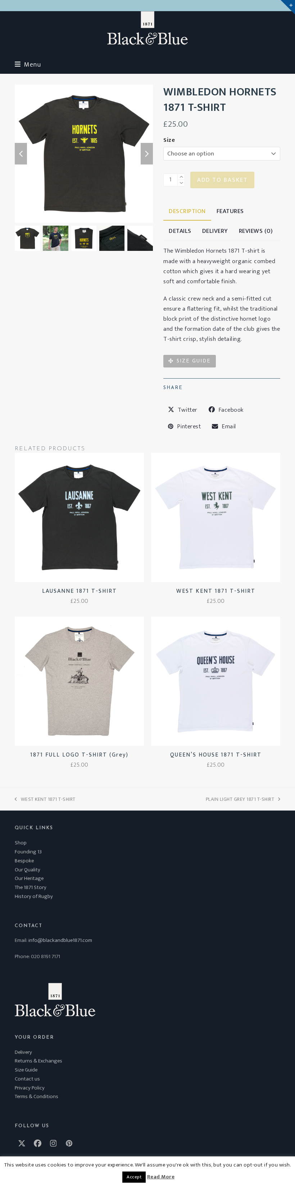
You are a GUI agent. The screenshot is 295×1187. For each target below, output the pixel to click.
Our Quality (27, 869)
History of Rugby (34, 896)
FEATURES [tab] (230, 211)
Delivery (23, 1052)
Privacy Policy (30, 1087)
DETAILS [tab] (180, 231)
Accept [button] (134, 1177)
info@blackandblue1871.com (60, 940)
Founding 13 (28, 851)
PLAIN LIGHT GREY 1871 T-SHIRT (240, 799)
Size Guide (26, 1069)
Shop (21, 842)
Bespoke (24, 860)
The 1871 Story (30, 887)
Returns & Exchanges (38, 1060)
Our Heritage (29, 878)
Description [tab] (187, 211)
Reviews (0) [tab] (256, 231)
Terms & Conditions (36, 1096)
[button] (28, 64)
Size (169, 140)
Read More (161, 1177)
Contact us (27, 1078)
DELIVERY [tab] (215, 231)
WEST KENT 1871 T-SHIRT (45, 799)
